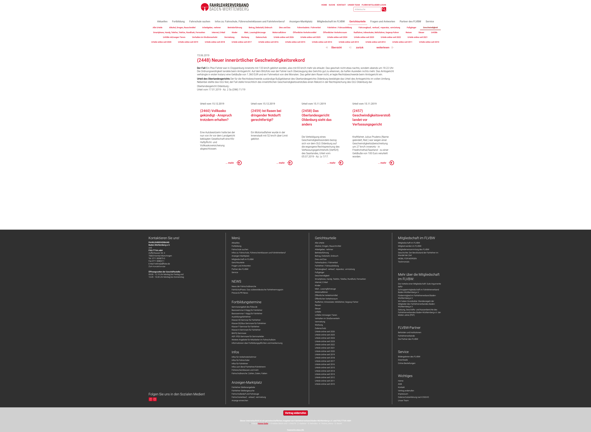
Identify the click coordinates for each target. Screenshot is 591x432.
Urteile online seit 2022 (325, 344)
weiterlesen (382, 47)
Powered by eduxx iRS (295, 430)
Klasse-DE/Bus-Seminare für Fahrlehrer (249, 323)
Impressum (403, 394)
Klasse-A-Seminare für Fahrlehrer (246, 330)
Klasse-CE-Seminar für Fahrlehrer (246, 320)
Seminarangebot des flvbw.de (244, 307)
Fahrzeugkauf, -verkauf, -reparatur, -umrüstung (335, 269)
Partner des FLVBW (240, 269)
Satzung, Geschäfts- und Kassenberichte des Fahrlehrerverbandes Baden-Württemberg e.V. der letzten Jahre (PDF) (419, 312)
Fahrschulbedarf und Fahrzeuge (245, 394)
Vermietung (320, 321)
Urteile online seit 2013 (325, 374)
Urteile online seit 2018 (325, 358)
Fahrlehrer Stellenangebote (243, 387)
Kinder (317, 285)
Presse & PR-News (240, 293)
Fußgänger (319, 272)
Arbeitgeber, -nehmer (324, 249)
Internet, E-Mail (321, 282)
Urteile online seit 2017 (325, 361)
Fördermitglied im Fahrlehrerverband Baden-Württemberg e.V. (417, 296)
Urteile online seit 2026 (325, 331)
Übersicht (336, 47)
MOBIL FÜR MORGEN (407, 258)
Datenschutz (320, 328)
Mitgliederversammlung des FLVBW (413, 249)
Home (400, 381)
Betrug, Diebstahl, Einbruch (326, 256)
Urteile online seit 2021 (325, 348)
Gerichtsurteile (238, 262)
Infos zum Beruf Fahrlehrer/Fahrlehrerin (249, 367)
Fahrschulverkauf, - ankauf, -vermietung (249, 397)
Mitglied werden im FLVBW (409, 246)
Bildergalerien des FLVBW (409, 356)
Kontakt (401, 387)
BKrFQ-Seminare (239, 333)
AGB (400, 384)
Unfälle (318, 312)
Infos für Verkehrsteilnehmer (244, 357)
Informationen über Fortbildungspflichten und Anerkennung (257, 343)
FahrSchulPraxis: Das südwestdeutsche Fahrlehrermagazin (257, 289)
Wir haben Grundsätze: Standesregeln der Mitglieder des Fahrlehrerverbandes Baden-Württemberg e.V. (416, 304)
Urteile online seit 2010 (325, 384)
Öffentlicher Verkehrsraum (326, 299)
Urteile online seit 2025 (325, 335)
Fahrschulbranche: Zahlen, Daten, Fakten (249, 373)
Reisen (318, 305)
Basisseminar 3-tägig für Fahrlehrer (247, 310)
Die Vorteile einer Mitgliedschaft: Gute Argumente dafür (419, 285)
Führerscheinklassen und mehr (245, 370)
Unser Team (403, 400)
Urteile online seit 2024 (325, 338)
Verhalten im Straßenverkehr (327, 318)
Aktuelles (236, 243)
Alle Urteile (319, 243)
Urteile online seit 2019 (325, 354)
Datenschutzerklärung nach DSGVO (413, 397)
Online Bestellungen (406, 363)
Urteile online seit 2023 (325, 341)
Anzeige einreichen (240, 400)
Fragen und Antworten (241, 266)
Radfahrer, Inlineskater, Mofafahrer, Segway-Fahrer (336, 302)
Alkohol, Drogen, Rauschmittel (328, 246)
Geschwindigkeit (322, 275)
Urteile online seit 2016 (325, 364)
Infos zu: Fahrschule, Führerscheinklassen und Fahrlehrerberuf (258, 252)
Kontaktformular (159, 267)
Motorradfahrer (321, 292)
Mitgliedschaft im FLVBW (243, 259)
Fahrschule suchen (240, 249)
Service (235, 272)
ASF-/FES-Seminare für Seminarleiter (248, 336)
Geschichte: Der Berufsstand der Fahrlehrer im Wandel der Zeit (418, 253)
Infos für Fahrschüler (240, 360)
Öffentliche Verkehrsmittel (326, 295)
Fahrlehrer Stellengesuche (243, 390)
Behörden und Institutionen (409, 332)
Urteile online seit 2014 (325, 371)
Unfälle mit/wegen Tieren (326, 315)
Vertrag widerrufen (406, 390)
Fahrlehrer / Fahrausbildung (327, 266)
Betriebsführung (322, 252)
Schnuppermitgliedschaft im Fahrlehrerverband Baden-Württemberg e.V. (418, 290)
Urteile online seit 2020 (325, 351)
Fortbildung (236, 246)
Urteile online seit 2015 (325, 367)
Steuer (318, 308)
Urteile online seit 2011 (325, 381)
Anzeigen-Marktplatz (240, 256)
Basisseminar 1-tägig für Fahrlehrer (247, 313)
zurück (359, 47)
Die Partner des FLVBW (408, 339)
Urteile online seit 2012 (325, 377)
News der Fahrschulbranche (244, 286)
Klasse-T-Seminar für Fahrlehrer (245, 326)
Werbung (319, 325)
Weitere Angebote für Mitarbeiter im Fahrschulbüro (253, 340)
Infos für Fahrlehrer (240, 363)
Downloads (403, 360)
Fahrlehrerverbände (406, 336)
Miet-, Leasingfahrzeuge (325, 289)
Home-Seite (263, 423)
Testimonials (403, 262)
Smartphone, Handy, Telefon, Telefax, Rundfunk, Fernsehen (340, 279)
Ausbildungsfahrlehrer (241, 317)
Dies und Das (321, 259)
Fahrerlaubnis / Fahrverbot (326, 262)
